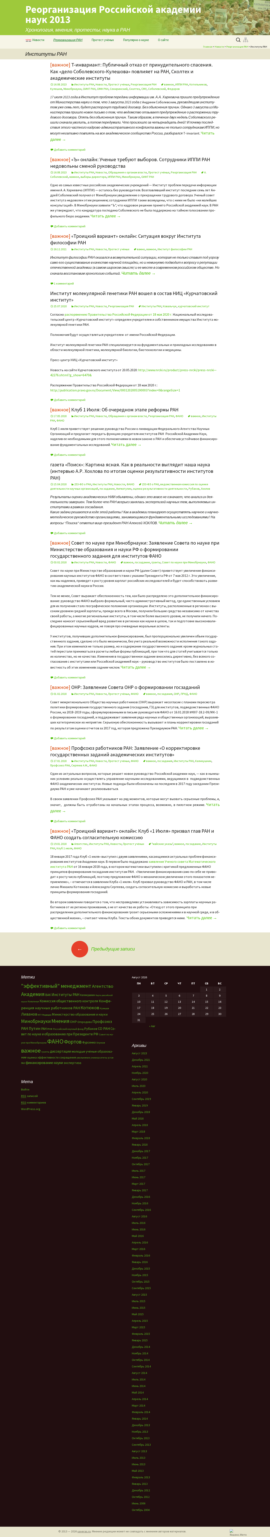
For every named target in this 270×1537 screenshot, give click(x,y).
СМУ (144, 89)
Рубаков (194, 489)
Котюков (90, 1007)
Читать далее (105, 215)
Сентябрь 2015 (141, 1288)
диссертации (60, 1051)
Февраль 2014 (141, 1412)
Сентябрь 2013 (141, 1445)
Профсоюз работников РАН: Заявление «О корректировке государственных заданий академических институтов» (125, 751)
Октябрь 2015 (141, 1281)
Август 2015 (139, 1294)
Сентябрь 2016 (141, 1210)
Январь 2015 (140, 1340)
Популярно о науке (136, 40)
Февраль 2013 (141, 1477)
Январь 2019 (140, 1105)
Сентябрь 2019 (141, 1099)
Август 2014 (139, 1373)
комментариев (33, 1102)
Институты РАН (84, 84)
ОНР (176, 694)
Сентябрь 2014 (141, 1366)
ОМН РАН (102, 89)
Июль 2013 (138, 1458)
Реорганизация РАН (67, 40)
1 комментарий (64, 283)
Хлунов (100, 1042)
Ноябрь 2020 (140, 1073)
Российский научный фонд (68, 1029)
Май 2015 (138, 1314)
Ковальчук (170, 306)
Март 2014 (138, 1405)
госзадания (164, 694)
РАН (44, 1029)
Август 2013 (139, 1451)
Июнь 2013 (138, 1464)
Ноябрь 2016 (140, 1203)
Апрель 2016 (140, 1242)
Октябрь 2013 (141, 1438)
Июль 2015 (138, 1301)
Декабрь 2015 (141, 1268)
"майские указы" (162, 844)
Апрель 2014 (140, 1399)
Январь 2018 (140, 1144)
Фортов (73, 1041)
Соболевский (157, 89)
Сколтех (134, 89)
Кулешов (56, 89)
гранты (156, 562)
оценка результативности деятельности (160, 489)
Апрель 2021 (140, 1066)
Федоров (173, 89)
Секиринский (119, 89)
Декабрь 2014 (141, 1347)
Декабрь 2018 (141, 1112)
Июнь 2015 (138, 1308)
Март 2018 (138, 1131)
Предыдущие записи (106, 949)
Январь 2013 (140, 1484)
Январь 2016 (140, 1262)
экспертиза (72, 1063)
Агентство (81, 844)
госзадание (107, 489)
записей (29, 1096)
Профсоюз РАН (60, 765)
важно (141, 249)
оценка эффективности (43, 1057)
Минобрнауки (72, 89)
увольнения (83, 1057)
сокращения (67, 1057)
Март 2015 (138, 1327)
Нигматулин (123, 489)
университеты (98, 1057)
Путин (34, 1028)
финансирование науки (44, 1062)
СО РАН (104, 1028)
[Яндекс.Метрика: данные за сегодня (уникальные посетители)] (238, 1532)
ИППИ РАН (181, 84)
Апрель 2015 (140, 1321)
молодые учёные (84, 1051)
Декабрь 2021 (141, 1060)
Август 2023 (139, 1053)
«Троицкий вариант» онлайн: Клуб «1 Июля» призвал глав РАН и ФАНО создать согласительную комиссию (132, 834)
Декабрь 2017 (141, 1151)
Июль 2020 (138, 1086)
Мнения (60, 1021)
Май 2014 (138, 1392)
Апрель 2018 (140, 1125)
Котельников (198, 84)
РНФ (50, 1028)
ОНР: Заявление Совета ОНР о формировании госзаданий (125, 687)
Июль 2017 (138, 1171)
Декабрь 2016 (141, 1197)
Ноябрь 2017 (140, 1157)
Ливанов (29, 1014)
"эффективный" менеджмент (56, 985)
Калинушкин (203, 761)
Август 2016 (139, 1216)
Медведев (46, 1014)
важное (169, 84)
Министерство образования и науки (80, 1014)
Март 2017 (138, 1184)
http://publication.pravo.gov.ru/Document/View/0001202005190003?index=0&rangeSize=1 (115, 390)
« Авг (152, 1026)
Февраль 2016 (141, 1255)
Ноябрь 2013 (140, 1431)
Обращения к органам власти (127, 172)
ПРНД (184, 694)
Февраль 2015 (141, 1334)
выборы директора (93, 177)
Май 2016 (138, 1236)
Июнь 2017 (138, 1177)
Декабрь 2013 (141, 1425)
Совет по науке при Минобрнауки (184, 562)
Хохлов (205, 489)
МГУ (40, 1014)
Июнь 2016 (138, 1229)
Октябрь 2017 (141, 1164)
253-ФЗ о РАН (82, 484)
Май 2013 (138, 1471)
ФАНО (179, 416)
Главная (207, 46)
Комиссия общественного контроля (69, 1001)
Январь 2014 (140, 1418)
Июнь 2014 (138, 1386)
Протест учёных (103, 40)
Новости (38, 40)
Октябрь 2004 (141, 1510)
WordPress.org (30, 1109)
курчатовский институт (193, 306)
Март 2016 (138, 1249)
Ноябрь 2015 (140, 1275)
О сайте (163, 40)
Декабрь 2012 (141, 1490)
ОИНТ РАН (89, 89)
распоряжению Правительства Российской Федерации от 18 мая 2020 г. (118, 314)
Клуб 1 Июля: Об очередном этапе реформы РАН (114, 409)
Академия (33, 994)
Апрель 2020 (140, 1092)
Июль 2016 (138, 1223)
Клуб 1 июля (64, 848)
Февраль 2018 (141, 1138)
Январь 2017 (140, 1190)
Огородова (84, 1022)
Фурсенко (89, 1042)
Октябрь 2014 (141, 1360)
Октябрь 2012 (141, 1497)
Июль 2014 (138, 1379)
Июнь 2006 (138, 1503)
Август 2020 (139, 1079)
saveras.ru (84, 1531)
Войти (25, 1089)
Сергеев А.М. (79, 765)
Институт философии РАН (175, 249)
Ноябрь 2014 (140, 1353)
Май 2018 (138, 1118)
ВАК (48, 995)
